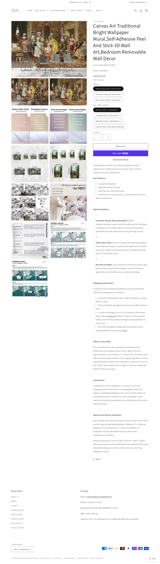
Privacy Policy (16, 523)
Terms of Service (17, 528)
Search (14, 501)
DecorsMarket (20, 558)
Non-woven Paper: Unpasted (108, 100)
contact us (111, 316)
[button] (41, 10)
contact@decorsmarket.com (99, 496)
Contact (14, 506)
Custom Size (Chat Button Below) (110, 127)
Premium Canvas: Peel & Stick (108, 94)
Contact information (96, 558)
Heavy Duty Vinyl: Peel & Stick (108, 89)
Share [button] (98, 459)
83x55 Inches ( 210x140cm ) (107, 110)
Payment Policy (17, 519)
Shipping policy (82, 558)
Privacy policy (57, 558)
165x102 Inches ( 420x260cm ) (108, 121)
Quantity (96, 132)
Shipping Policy (17, 510)
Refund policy (16, 514)
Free (101, 80)
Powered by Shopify (32, 558)
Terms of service (69, 558)
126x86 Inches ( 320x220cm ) (108, 115)
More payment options (120, 159)
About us (15, 497)
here (125, 330)
